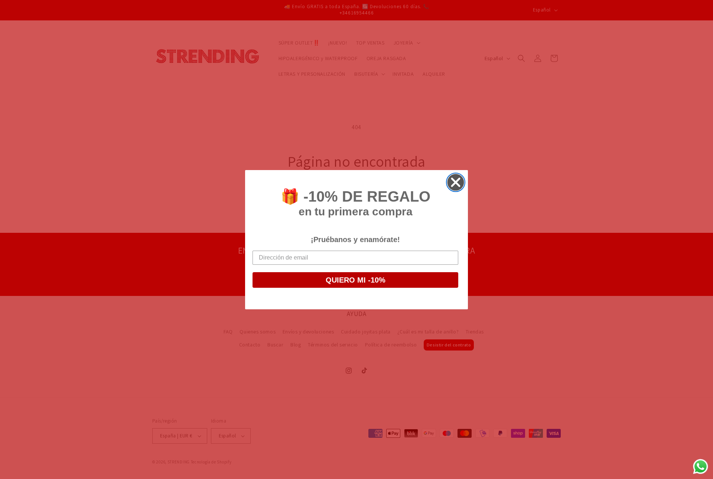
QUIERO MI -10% (355, 280)
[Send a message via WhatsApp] (700, 466)
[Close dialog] (455, 182)
